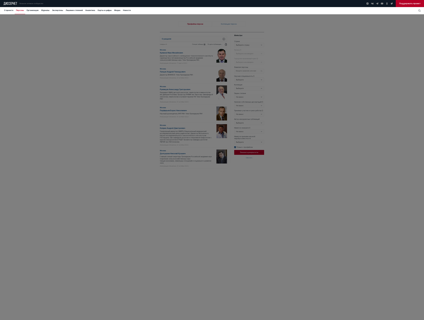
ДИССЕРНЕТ (10, 4)
